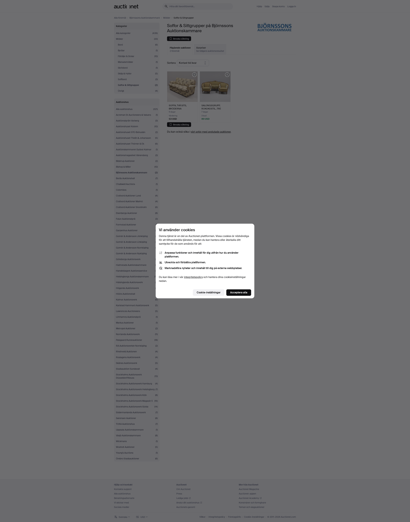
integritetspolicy (193, 277)
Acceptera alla (238, 292)
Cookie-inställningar (209, 292)
